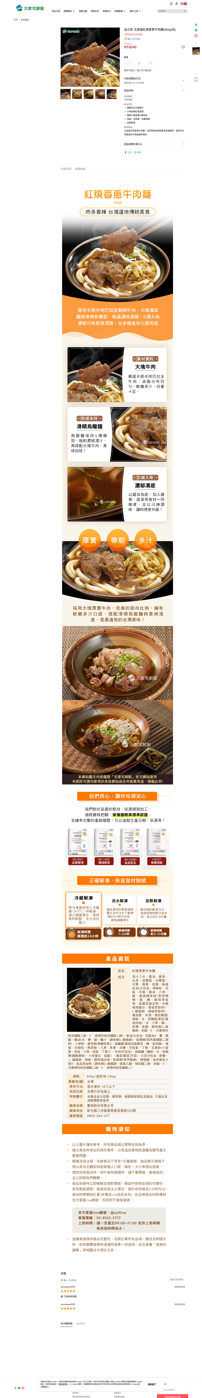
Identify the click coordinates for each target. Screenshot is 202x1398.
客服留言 (117, 1393)
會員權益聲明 (119, 1397)
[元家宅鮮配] (30, 8)
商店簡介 (75, 1393)
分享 (129, 152)
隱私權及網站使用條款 (81, 1397)
